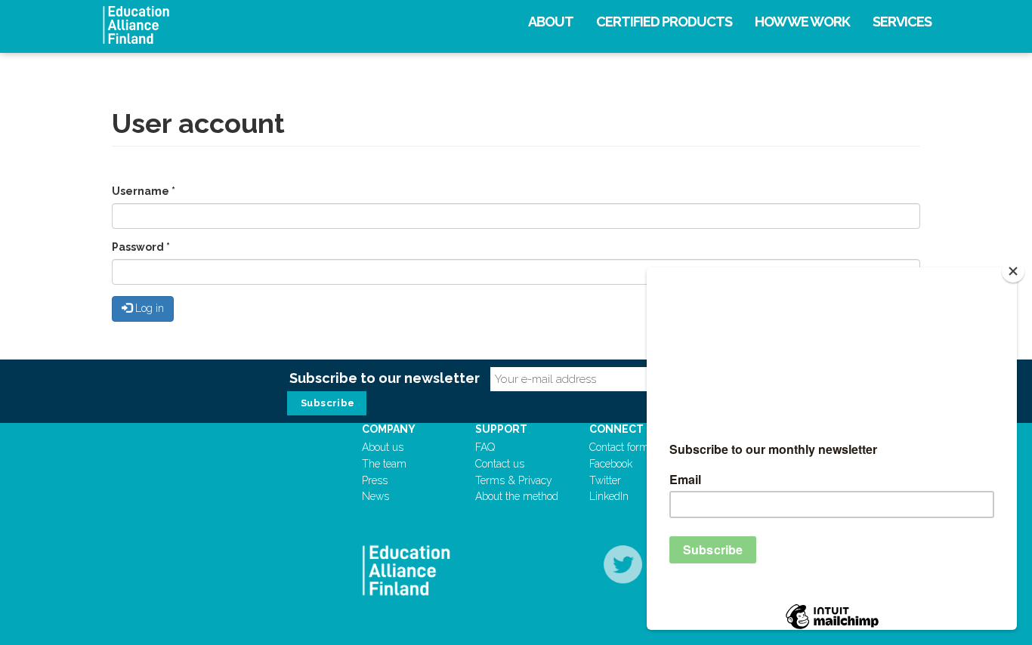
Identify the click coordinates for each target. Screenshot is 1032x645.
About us (382, 447)
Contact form (619, 447)
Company (389, 429)
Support (501, 429)
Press (375, 480)
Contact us (499, 464)
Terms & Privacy (513, 480)
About (550, 21)
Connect (616, 429)
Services (902, 21)
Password (141, 247)
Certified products (664, 21)
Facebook (610, 464)
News (375, 496)
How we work (802, 21)
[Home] (233, 25)
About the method (516, 496)
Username (143, 191)
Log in (148, 308)
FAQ (485, 447)
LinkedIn (609, 496)
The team (384, 464)
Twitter (605, 480)
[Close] (1013, 271)
